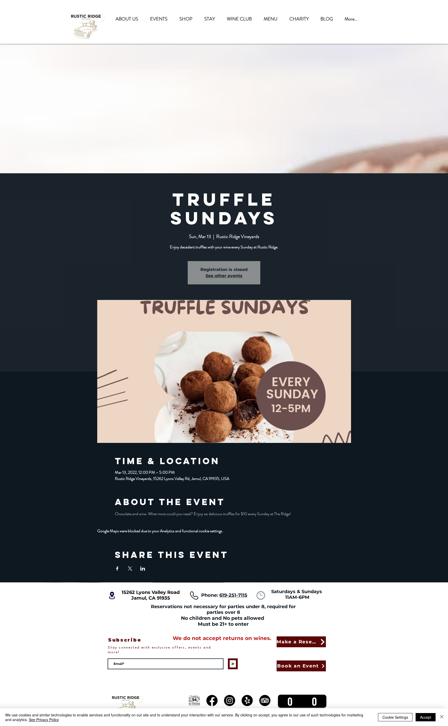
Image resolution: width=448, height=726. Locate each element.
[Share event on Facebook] (117, 568)
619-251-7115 (233, 595)
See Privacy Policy (44, 719)
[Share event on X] (130, 568)
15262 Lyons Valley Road (151, 592)
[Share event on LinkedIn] (142, 568)
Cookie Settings (395, 717)
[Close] (442, 717)
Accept (425, 717)
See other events (224, 275)
